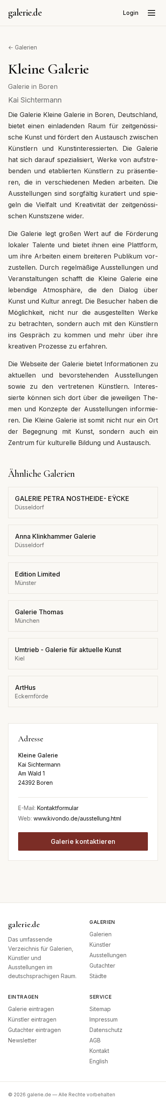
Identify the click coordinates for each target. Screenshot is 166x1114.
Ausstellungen (108, 955)
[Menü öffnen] (151, 12)
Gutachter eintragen (34, 1029)
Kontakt (99, 1050)
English (98, 1061)
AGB (95, 1040)
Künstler (100, 944)
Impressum (103, 1019)
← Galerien (22, 47)
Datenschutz (105, 1029)
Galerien (100, 934)
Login (131, 12)
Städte (98, 975)
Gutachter (102, 965)
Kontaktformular (58, 807)
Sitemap (100, 1008)
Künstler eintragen (32, 1019)
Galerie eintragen (31, 1008)
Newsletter (22, 1040)
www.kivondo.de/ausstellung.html (77, 818)
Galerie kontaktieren (83, 841)
